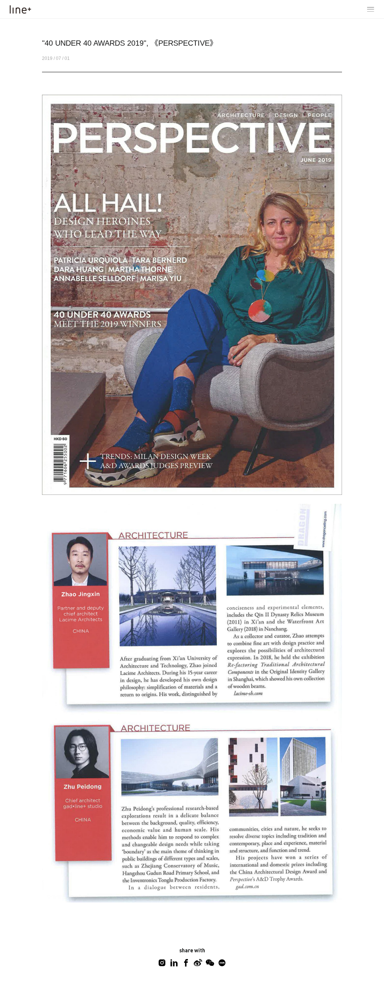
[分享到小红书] (222, 962)
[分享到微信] (210, 962)
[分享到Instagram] (162, 962)
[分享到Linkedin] (174, 962)
